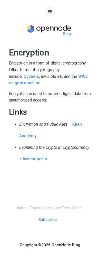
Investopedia (35, 158)
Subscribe (47, 219)
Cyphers (31, 76)
